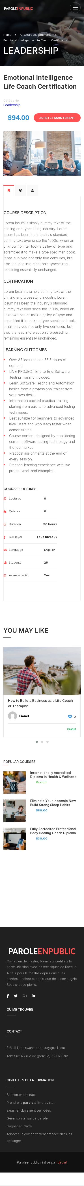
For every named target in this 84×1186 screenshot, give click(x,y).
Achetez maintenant (57, 118)
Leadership (44, 34)
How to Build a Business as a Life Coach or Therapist (40, 703)
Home (7, 34)
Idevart (62, 1162)
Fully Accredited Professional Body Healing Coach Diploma (53, 831)
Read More (42, 671)
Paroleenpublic (28, 1162)
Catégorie (11, 100)
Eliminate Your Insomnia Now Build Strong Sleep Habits (53, 803)
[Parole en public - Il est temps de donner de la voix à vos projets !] (18, 8)
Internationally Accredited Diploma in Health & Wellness (53, 775)
